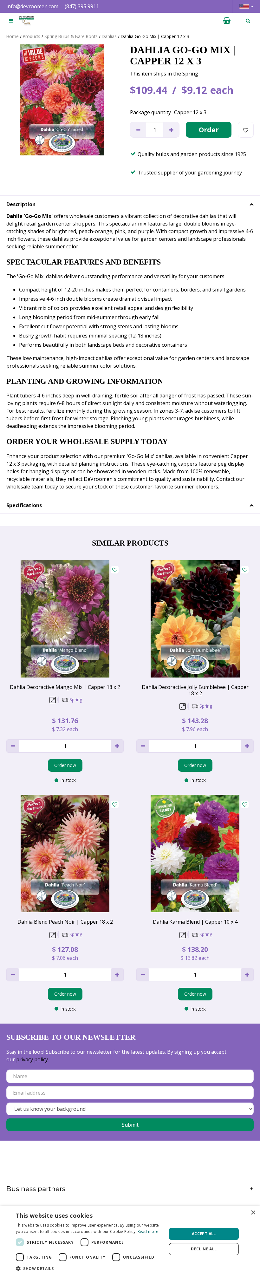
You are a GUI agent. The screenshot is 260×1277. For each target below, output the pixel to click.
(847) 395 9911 (82, 6)
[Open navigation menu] (11, 20)
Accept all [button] (204, 1233)
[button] (89, 1268)
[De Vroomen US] (26, 21)
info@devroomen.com (32, 6)
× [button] (252, 1212)
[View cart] (226, 20)
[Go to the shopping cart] (227, 21)
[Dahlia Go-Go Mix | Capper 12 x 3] (61, 99)
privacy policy (32, 1059)
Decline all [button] (204, 1249)
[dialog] (130, 1241)
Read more (148, 1231)
